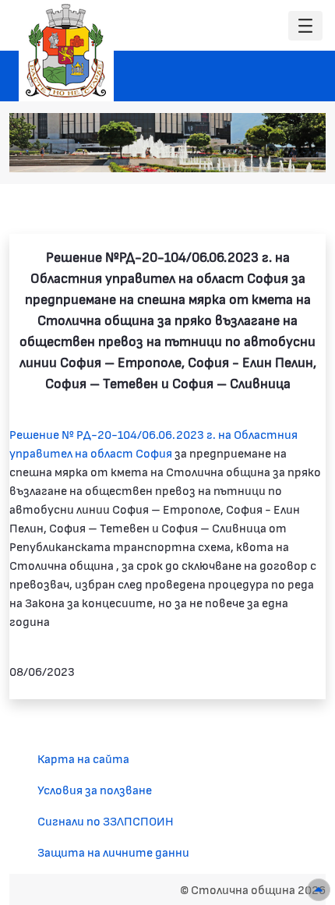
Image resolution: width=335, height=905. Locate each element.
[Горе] (318, 889)
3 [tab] (240, 152)
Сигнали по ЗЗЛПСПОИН (105, 820)
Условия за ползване (94, 789)
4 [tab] (255, 152)
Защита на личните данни (113, 851)
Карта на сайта (83, 758)
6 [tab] (287, 152)
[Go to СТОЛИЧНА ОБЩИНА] (66, 50)
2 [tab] (224, 152)
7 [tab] (302, 152)
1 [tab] (209, 152)
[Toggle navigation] (305, 26)
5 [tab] (271, 152)
